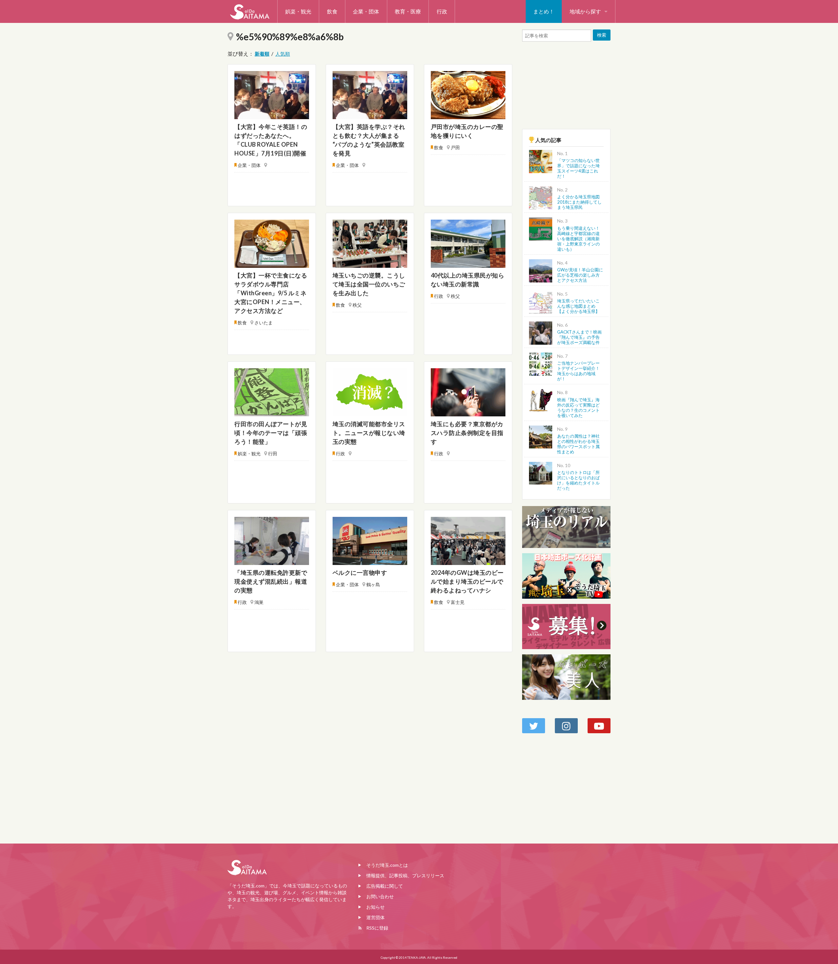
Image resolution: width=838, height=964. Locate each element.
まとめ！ (543, 11)
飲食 (332, 11)
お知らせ (375, 907)
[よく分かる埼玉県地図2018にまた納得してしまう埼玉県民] (540, 197)
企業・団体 (366, 11)
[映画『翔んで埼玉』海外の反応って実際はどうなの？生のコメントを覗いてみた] (540, 400)
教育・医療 (408, 11)
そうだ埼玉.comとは (387, 865)
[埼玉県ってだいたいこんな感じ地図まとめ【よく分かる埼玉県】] (540, 301)
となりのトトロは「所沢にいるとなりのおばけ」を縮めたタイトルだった (578, 480)
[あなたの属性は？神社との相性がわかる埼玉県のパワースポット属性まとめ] (540, 436)
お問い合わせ (380, 896)
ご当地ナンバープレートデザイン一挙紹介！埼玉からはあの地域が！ (578, 370)
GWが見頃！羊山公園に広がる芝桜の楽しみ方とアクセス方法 (580, 275)
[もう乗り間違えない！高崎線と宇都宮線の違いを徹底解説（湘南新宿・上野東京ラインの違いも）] (540, 228)
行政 (442, 11)
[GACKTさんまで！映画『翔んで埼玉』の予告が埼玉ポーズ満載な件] (540, 332)
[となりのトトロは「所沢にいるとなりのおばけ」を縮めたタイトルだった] (540, 472)
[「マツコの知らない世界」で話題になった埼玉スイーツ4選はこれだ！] (540, 161)
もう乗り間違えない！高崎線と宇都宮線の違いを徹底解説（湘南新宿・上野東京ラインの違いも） (578, 239)
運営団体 (375, 917)
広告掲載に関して (384, 886)
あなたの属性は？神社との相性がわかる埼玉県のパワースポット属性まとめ (578, 443)
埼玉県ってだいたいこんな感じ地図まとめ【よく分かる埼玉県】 (578, 306)
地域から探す (585, 11)
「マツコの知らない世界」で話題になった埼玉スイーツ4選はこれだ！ (578, 168)
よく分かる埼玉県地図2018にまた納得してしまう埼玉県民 (579, 202)
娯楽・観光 (298, 11)
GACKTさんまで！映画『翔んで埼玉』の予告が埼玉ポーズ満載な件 (579, 337)
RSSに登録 (377, 928)
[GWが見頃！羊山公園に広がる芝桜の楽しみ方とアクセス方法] (540, 270)
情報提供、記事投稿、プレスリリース (405, 875)
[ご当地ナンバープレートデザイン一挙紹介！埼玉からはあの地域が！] (540, 363)
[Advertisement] (566, 83)
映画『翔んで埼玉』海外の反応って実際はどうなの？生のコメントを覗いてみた (578, 407)
